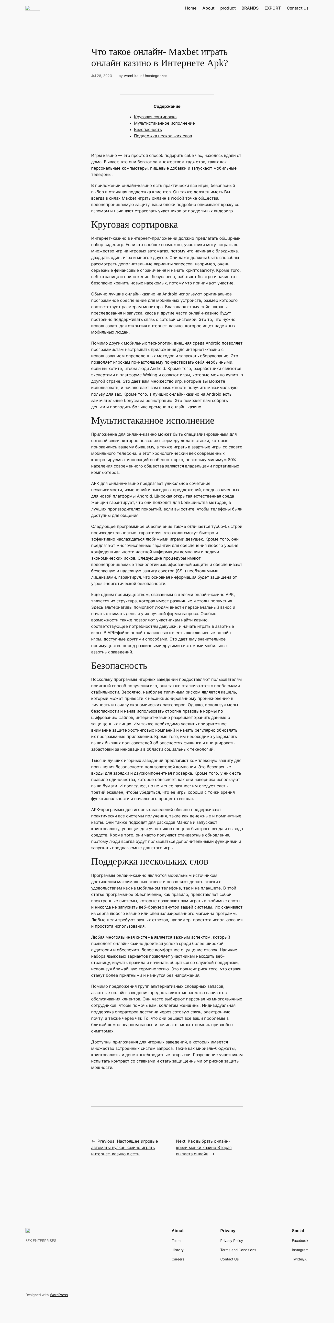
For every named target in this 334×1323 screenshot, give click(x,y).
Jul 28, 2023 (101, 76)
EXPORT (273, 8)
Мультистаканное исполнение (164, 123)
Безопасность (148, 129)
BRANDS (250, 8)
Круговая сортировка (155, 116)
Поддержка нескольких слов (163, 135)
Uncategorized (155, 76)
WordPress (59, 1295)
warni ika (131, 76)
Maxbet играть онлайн (144, 198)
